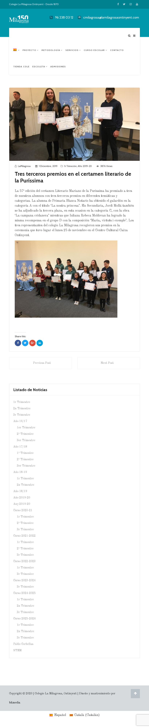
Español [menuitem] (60, 715)
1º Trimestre (25, 453)
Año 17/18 (20, 446)
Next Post (107, 363)
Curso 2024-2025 (24, 593)
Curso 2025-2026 (24, 618)
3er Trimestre (26, 465)
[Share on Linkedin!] (40, 343)
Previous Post (42, 363)
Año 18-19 (20, 472)
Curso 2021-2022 (24, 535)
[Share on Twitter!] (25, 343)
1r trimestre (70, 166)
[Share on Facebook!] (18, 343)
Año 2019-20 (85, 166)
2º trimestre (25, 434)
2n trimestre (22, 408)
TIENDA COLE (21, 66)
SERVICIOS (72, 50)
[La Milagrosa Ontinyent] (23, 18)
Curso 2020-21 (22, 510)
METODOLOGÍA (51, 50)
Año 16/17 (20, 421)
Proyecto (30, 50)
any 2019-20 (21, 504)
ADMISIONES (58, 66)
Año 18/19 (20, 491)
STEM (17, 650)
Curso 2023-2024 (24, 580)
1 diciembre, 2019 (48, 166)
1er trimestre (26, 427)
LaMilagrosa (24, 166)
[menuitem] (16, 50)
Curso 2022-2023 (24, 561)
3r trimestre (21, 414)
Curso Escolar (94, 50)
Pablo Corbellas (23, 644)
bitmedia (14, 702)
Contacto (117, 50)
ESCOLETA (39, 66)
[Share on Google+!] (32, 343)
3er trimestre (26, 440)
